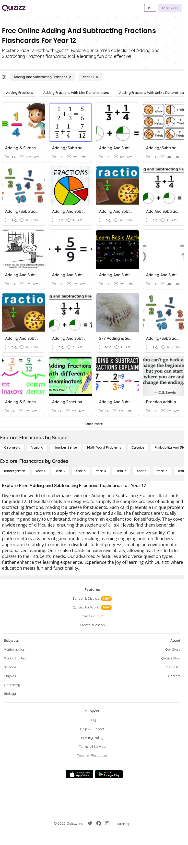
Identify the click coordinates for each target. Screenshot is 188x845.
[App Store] (79, 774)
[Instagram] (107, 823)
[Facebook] (98, 823)
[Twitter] (89, 823)
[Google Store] (109, 774)
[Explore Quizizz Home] (13, 8)
